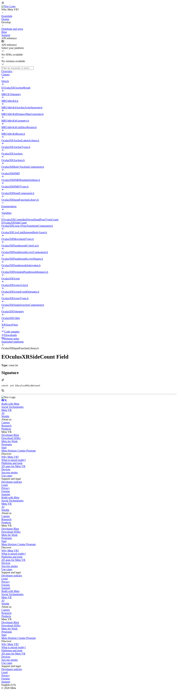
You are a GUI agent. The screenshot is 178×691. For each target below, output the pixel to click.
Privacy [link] (5, 488)
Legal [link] (4, 485)
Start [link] (3, 447)
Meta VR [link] (6, 410)
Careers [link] (5, 422)
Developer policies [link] (11, 481)
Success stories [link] (9, 472)
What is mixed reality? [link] (13, 460)
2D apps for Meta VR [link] (13, 466)
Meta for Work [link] (9, 441)
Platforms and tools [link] (11, 463)
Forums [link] (5, 491)
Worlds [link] (5, 416)
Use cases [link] (6, 475)
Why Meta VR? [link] (10, 456)
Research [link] (6, 425)
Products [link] (6, 428)
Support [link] (5, 494)
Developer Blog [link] (10, 435)
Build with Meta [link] (10, 403)
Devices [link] (5, 469)
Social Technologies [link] (12, 406)
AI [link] (2, 413)
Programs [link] (6, 444)
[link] (8, 6)
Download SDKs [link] (11, 438)
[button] (89, 3)
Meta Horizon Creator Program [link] (18, 450)
